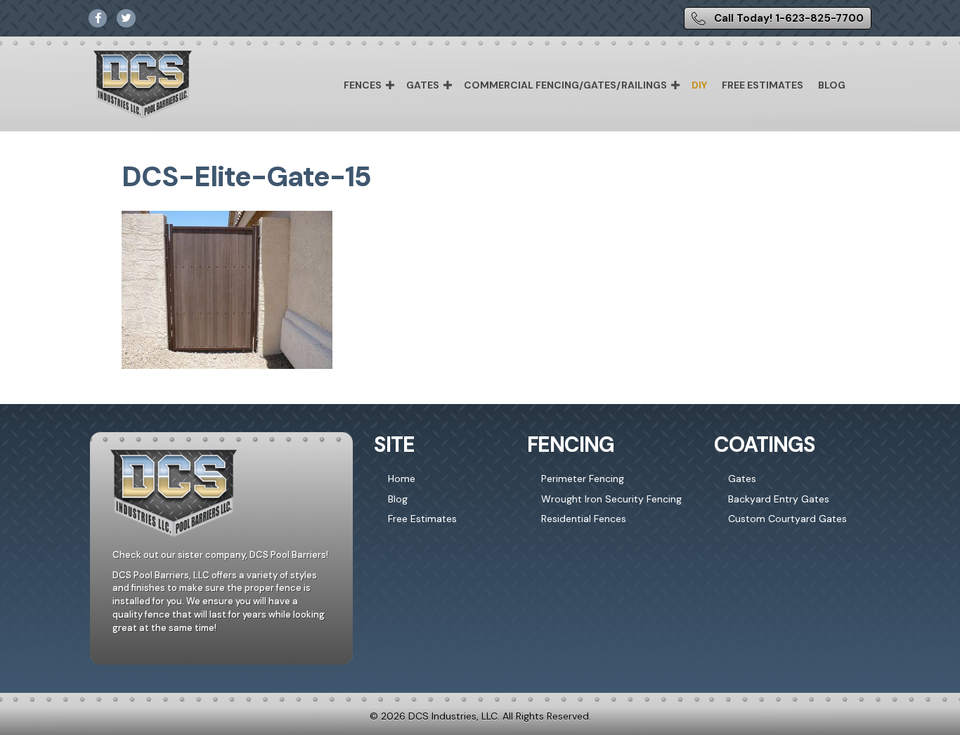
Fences (363, 85)
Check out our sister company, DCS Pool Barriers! (220, 555)
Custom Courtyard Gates (787, 518)
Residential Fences (583, 518)
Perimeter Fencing (582, 478)
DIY (699, 85)
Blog (831, 85)
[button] (390, 85)
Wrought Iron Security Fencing (611, 499)
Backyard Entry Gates (778, 499)
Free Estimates (762, 85)
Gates (422, 85)
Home (401, 478)
